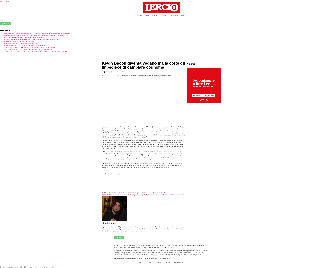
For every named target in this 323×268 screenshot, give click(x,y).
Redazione (167, 262)
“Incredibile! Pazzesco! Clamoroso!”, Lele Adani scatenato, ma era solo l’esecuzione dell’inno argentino (35, 35)
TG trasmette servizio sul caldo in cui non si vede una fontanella (23, 37)
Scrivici (183, 15)
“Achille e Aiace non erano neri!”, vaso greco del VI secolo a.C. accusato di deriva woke (31, 39)
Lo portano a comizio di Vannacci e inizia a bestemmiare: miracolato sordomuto (29, 47)
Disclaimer (157, 262)
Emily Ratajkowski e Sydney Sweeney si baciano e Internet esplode (24, 45)
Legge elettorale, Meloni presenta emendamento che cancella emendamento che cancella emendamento (36, 33)
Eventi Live (174, 15)
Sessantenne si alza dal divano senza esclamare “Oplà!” (21, 43)
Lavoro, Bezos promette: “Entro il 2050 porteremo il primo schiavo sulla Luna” (28, 49)
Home (141, 262)
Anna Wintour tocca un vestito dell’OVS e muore (18, 41)
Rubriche (155, 15)
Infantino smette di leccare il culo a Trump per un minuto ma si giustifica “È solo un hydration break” (35, 51)
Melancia (51, 267)
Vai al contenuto (5, 1)
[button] (1, 20)
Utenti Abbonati (179, 262)
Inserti (147, 15)
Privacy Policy (32, 267)
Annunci (191, 64)
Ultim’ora (164, 15)
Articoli (139, 15)
